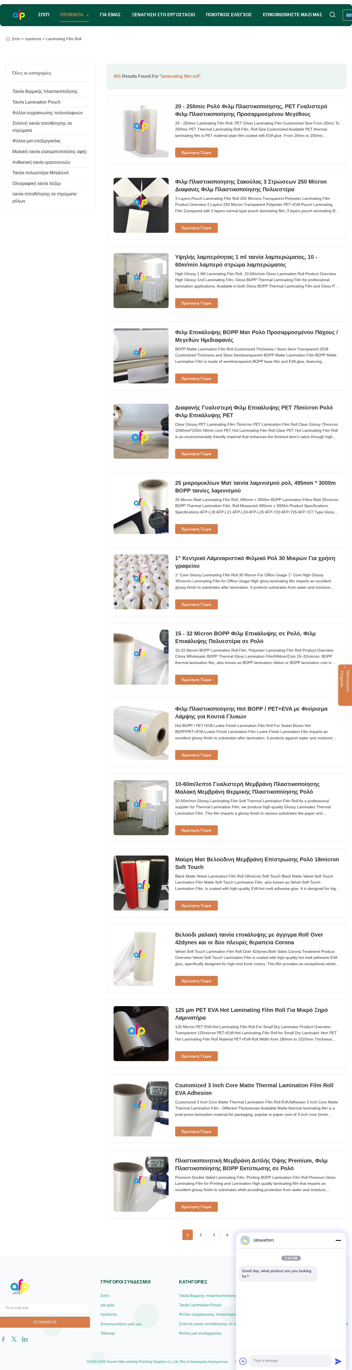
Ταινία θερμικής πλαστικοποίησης (45, 91)
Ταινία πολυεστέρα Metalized (40, 172)
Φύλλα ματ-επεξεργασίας (36, 141)
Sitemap (108, 1333)
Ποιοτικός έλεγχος (229, 15)
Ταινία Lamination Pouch (36, 102)
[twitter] (14, 1339)
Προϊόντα (72, 15)
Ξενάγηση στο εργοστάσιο (163, 15)
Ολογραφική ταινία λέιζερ (36, 183)
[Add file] (243, 1361)
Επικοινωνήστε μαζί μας (292, 15)
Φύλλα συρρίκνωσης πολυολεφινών (47, 112)
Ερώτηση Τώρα (196, 152)
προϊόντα (33, 39)
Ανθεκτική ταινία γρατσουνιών (41, 162)
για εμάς (110, 15)
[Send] (338, 1361)
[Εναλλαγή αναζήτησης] (332, 15)
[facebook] (3, 1339)
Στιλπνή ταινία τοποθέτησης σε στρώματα (215, 1324)
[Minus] (338, 1240)
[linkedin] (24, 1339)
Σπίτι (43, 15)
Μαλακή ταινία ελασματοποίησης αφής (49, 151)
